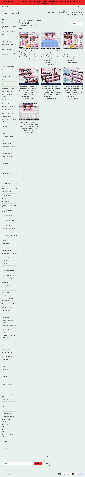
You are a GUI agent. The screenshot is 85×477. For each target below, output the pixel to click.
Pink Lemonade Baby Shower (9, 325)
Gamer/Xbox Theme (9, 243)
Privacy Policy (47, 461)
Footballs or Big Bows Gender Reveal (9, 206)
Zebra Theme (5, 448)
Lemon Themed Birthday (8, 275)
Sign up (24, 6)
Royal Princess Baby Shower (9, 356)
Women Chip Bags (6, 445)
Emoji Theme (5, 180)
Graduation (4, 247)
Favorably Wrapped (10, 13)
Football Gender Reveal (7, 201)
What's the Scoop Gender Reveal (8, 425)
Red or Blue (4, 341)
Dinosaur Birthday (6, 166)
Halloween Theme (9, 250)
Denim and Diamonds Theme (9, 160)
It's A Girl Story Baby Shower (9, 257)
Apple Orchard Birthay (7, 49)
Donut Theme (5, 170)
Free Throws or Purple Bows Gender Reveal (8, 216)
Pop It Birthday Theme (7, 329)
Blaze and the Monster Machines (7, 95)
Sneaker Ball (9, 363)
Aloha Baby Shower (6, 38)
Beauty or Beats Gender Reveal (9, 84)
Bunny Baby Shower (7, 109)
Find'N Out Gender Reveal (9, 195)
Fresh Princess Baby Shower (9, 232)
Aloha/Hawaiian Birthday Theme (8, 45)
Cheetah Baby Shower (7, 130)
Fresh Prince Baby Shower (8, 228)
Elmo (3, 176)
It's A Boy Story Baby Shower (9, 253)
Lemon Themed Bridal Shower (9, 278)
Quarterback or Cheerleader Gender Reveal (9, 336)
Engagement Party (9, 183)
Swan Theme (9, 381)
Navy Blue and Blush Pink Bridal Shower (8, 299)
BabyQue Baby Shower (7, 63)
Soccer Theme (5, 366)
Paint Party (4, 314)
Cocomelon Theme (6, 143)
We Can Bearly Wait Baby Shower (9, 420)
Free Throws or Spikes (9, 225)
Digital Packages (6, 163)
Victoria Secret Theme (9, 413)
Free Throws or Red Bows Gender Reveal (8, 221)
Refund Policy (46, 463)
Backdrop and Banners (7, 73)
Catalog (4, 22)
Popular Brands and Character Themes (9, 27)
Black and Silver (5, 343)
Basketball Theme (6, 79)
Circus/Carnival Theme (7, 136)
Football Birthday (6, 198)
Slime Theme (5, 359)
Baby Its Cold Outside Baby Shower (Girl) (9, 53)
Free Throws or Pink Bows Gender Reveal (8, 211)
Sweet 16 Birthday (6, 384)
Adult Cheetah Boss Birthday (9, 31)
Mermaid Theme (6, 285)
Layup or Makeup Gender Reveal (9, 271)
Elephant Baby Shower (9, 173)
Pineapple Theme (6, 317)
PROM (3, 332)
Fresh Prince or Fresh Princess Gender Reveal (9, 236)
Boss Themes (9, 99)
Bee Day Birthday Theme (8, 88)
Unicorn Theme (5, 406)
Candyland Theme (6, 116)
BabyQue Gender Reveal (8, 66)
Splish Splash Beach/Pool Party (8, 377)
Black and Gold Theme (7, 91)
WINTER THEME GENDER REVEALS (8, 440)
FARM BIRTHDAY (9, 191)
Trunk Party (4, 403)
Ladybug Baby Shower (7, 263)
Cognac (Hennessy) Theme (8, 146)
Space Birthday (5, 373)
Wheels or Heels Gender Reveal (8, 435)
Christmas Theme (6, 133)
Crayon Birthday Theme (7, 156)
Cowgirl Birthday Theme (7, 153)
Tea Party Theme (6, 388)
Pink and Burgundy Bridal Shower (8, 321)
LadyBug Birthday (6, 267)
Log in (20, 6)
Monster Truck (5, 292)
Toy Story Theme (6, 399)
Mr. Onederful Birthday (7, 295)
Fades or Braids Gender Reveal (9, 187)
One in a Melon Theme (7, 307)
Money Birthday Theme (9, 288)
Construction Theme (7, 150)
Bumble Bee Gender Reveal (8, 106)
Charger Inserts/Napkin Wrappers (7, 125)
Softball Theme (5, 369)
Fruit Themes (9, 240)
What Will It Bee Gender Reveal (7, 430)
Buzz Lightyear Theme (7, 113)
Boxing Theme (9, 103)
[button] (48, 60)
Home (3, 19)
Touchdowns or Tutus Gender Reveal (9, 395)
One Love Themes (9, 310)
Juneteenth (4, 260)
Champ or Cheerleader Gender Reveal (9, 120)
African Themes (9, 34)
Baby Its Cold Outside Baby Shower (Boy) (9, 58)
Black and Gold (5, 345)
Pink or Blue (5, 339)
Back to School (5, 69)
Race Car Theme (6, 349)
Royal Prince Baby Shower (8, 352)
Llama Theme (5, 282)
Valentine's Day (5, 409)
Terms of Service (47, 467)
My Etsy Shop (46, 460)
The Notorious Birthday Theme (9, 303)
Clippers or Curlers (9, 140)
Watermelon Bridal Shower (8, 416)
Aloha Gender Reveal (7, 41)
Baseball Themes (9, 76)
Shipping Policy (47, 465)
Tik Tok (3, 391)
